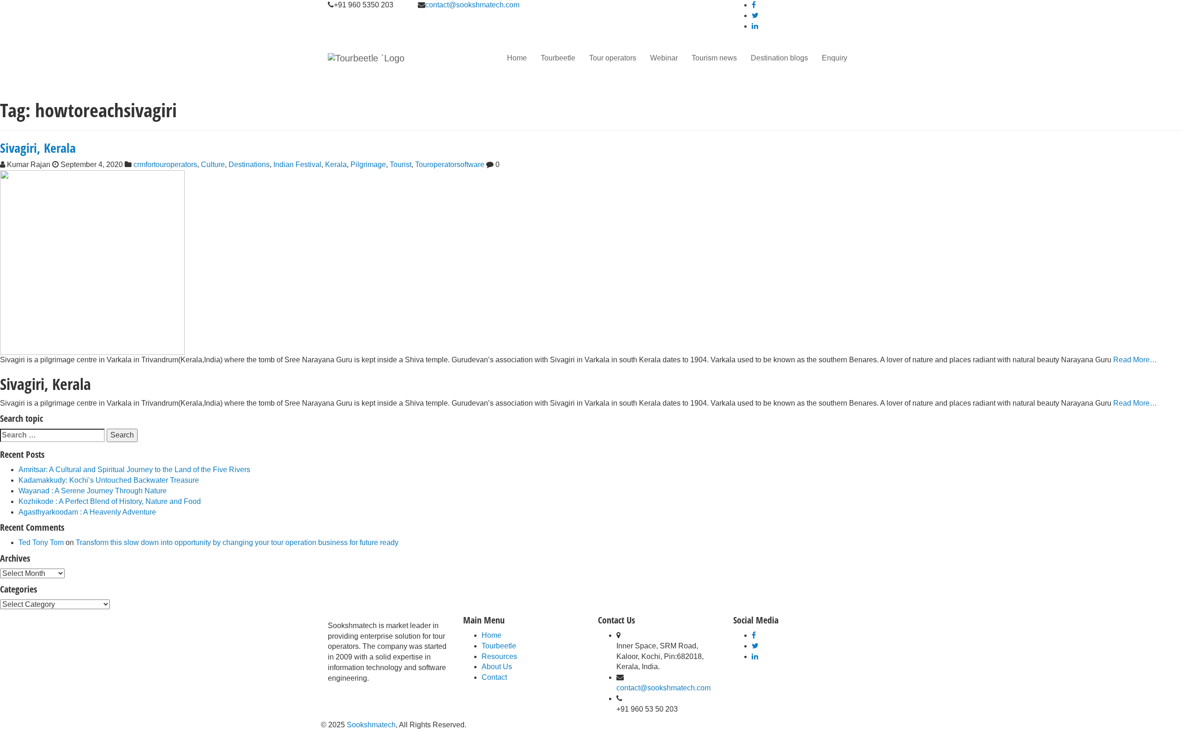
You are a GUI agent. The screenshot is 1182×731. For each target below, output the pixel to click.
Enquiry (834, 58)
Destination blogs (779, 58)
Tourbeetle (558, 58)
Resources (499, 656)
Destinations (249, 164)
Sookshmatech (371, 725)
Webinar (664, 58)
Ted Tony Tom (41, 542)
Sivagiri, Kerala (38, 147)
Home (517, 58)
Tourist (400, 164)
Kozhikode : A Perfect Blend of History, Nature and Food (109, 501)
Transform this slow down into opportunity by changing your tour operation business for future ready (237, 542)
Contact (494, 677)
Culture (213, 164)
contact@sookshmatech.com (472, 5)
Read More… (1134, 360)
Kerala (336, 164)
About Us (497, 667)
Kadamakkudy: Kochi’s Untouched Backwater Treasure (108, 480)
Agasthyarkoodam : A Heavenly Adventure (87, 512)
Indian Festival (297, 164)
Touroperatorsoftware (449, 164)
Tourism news (714, 58)
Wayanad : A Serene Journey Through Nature (92, 491)
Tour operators (612, 58)
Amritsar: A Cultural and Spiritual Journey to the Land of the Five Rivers (134, 469)
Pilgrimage (368, 164)
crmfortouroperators (165, 164)
